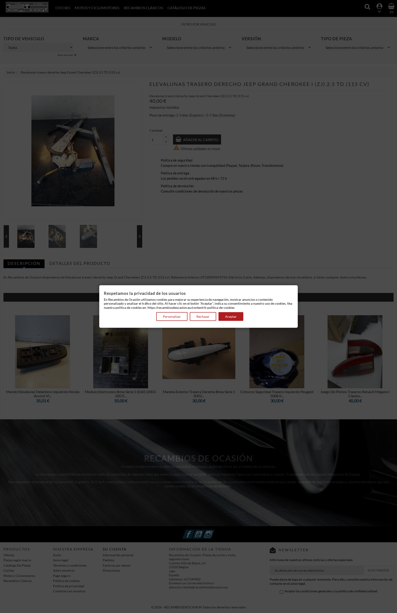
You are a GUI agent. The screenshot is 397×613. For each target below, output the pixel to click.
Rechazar (203, 316)
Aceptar (231, 316)
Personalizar (172, 316)
